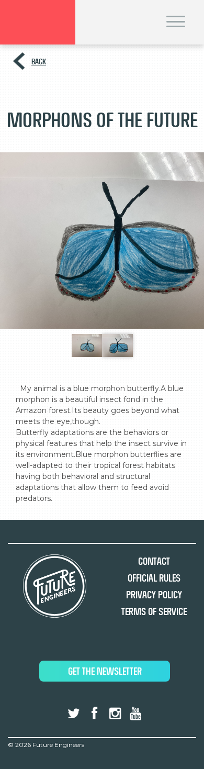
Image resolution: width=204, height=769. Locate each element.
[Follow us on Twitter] (73, 713)
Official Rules (154, 578)
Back (38, 61)
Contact (154, 561)
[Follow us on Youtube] (135, 713)
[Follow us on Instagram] (115, 713)
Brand (37, 22)
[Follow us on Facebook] (94, 713)
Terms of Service (154, 611)
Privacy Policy (154, 594)
